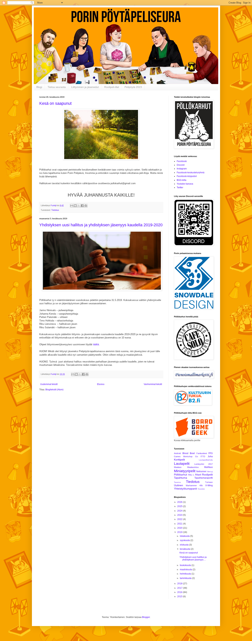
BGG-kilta (181, 180)
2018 (180, 583)
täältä (96, 344)
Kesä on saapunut (55, 103)
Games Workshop (183, 456)
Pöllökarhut (180, 474)
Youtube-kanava (185, 184)
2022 (180, 519)
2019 (180, 532)
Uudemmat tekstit (49, 384)
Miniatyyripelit (184, 471)
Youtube (201, 489)
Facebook (182, 161)
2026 (180, 502)
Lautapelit (181, 464)
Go (196, 456)
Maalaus (178, 467)
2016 (180, 592)
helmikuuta (185, 573)
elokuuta (184, 544)
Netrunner (201, 471)
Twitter (180, 187)
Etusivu (100, 384)
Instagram (182, 168)
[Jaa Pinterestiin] (86, 205)
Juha (210, 456)
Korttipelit (179, 459)
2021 (180, 523)
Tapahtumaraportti (203, 478)
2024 (180, 510)
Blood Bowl (188, 453)
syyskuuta (185, 540)
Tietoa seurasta (57, 87)
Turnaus (209, 482)
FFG (210, 453)
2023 (180, 515)
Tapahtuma (180, 477)
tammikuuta (186, 578)
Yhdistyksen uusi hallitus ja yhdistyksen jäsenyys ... (193, 558)
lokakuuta (185, 536)
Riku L (191, 475)
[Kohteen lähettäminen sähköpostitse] (72, 205)
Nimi (209, 471)
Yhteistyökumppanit (185, 488)
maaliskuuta (186, 569)
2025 (180, 506)
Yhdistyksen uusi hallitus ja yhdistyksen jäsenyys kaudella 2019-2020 (101, 225)
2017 (180, 588)
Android (177, 453)
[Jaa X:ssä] (79, 205)
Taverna (177, 482)
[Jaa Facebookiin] (82, 205)
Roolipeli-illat (111, 87)
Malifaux (208, 467)
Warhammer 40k (194, 485)
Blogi (39, 87)
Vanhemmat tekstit (153, 384)
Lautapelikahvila (206, 460)
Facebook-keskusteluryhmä (190, 172)
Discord (180, 165)
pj (212, 471)
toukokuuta (185, 565)
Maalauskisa (193, 467)
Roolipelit (207, 474)
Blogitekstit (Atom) (54, 389)
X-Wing (209, 485)
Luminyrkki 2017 (203, 464)
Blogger (146, 617)
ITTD (203, 456)
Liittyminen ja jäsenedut (85, 87)
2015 (180, 596)
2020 (180, 528)
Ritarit (198, 474)
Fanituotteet (201, 453)
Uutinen (178, 485)
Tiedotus (55, 210)
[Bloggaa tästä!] (75, 205)
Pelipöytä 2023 (133, 87)
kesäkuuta (185, 549)
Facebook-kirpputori (187, 176)
